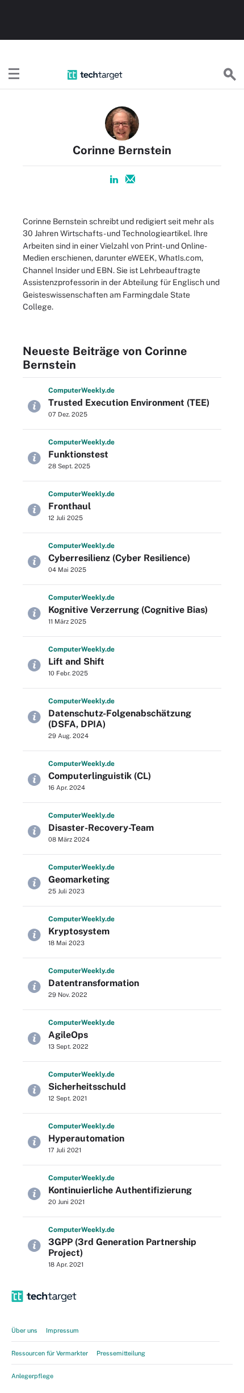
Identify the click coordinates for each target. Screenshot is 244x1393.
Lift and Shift (76, 661)
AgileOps (68, 1034)
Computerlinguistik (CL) (99, 775)
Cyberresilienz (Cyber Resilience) (119, 558)
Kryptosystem (79, 931)
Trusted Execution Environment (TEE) (128, 402)
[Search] (230, 74)
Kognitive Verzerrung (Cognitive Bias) (128, 609)
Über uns (24, 1330)
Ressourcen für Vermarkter (49, 1353)
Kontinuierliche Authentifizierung (120, 1190)
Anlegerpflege (32, 1376)
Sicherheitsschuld (87, 1086)
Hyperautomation (86, 1138)
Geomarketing (79, 879)
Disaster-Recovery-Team (101, 827)
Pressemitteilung (120, 1353)
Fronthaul (69, 506)
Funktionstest (78, 454)
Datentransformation (93, 983)
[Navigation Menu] (14, 74)
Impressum (62, 1330)
